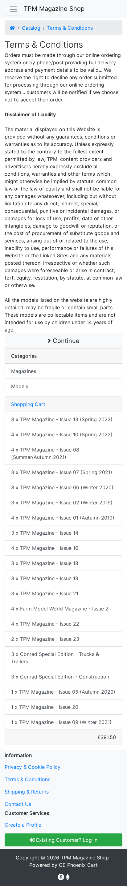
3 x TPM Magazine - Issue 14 (44, 533)
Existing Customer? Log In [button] (66, 840)
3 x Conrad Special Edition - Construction (60, 677)
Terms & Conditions (70, 28)
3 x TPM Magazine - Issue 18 (44, 563)
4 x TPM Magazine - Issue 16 (44, 548)
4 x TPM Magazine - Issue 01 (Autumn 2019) (62, 518)
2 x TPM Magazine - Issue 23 (45, 639)
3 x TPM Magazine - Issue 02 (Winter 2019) (62, 502)
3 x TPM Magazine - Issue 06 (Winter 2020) (62, 487)
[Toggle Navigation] (13, 9)
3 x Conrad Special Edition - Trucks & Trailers (55, 658)
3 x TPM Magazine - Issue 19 (44, 578)
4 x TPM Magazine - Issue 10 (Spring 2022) (62, 434)
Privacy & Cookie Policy (32, 767)
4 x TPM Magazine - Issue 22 (45, 624)
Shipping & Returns (27, 792)
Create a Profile (23, 825)
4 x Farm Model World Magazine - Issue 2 (60, 609)
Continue (65, 341)
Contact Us (18, 804)
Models (19, 386)
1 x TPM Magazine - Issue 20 (44, 707)
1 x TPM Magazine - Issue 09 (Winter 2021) (61, 722)
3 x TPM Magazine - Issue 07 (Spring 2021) (61, 472)
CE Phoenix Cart (78, 865)
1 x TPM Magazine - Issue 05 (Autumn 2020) (63, 692)
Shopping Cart (28, 404)
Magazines (23, 371)
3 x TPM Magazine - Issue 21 (44, 593)
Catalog (31, 28)
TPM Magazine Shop (54, 8)
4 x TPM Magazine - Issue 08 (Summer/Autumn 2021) (45, 453)
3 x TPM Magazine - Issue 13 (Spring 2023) (62, 419)
